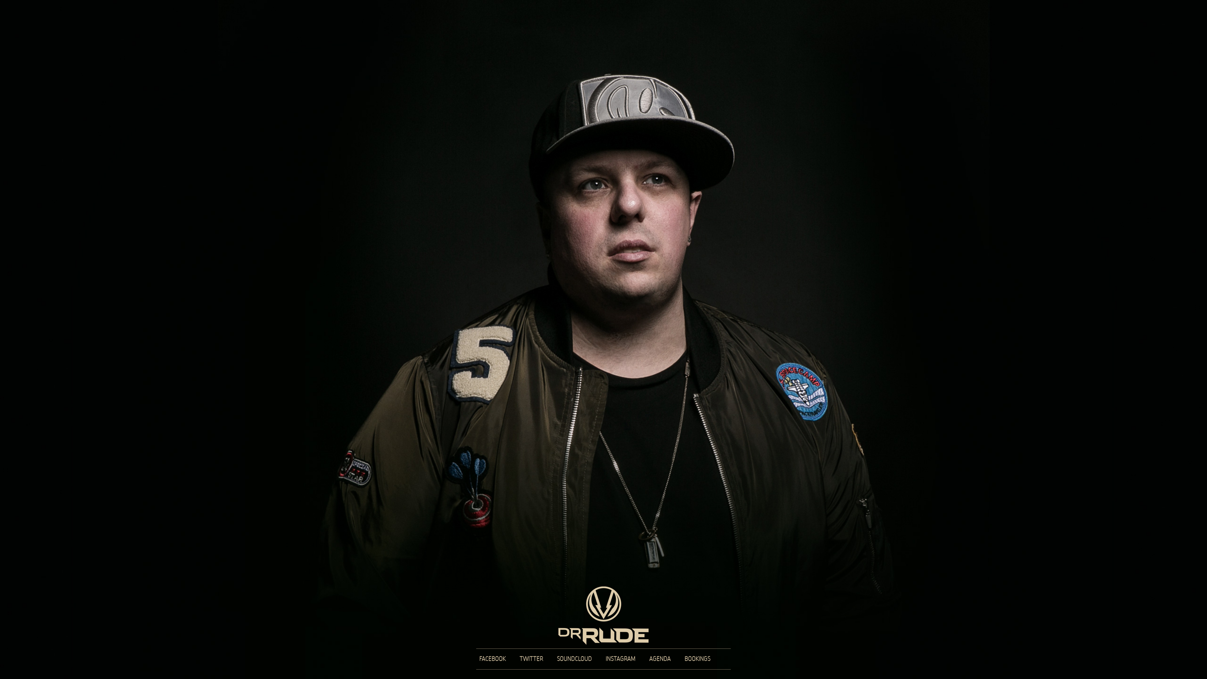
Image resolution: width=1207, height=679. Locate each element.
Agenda (660, 659)
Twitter (531, 659)
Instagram (621, 659)
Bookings (697, 659)
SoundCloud (574, 659)
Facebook (492, 659)
